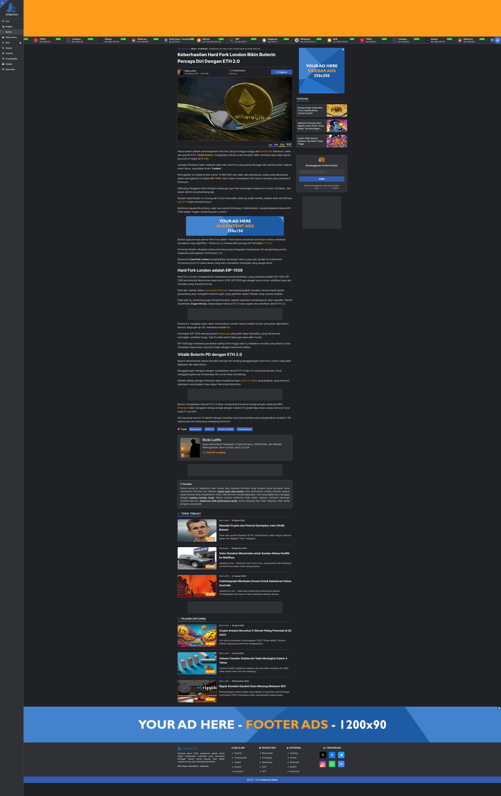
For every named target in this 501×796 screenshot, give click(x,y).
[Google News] (341, 764)
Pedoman (294, 762)
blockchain (266, 151)
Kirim (322, 179)
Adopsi (237, 766)
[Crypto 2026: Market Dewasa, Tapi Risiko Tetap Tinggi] (337, 141)
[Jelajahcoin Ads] (235, 226)
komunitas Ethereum (216, 290)
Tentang (294, 753)
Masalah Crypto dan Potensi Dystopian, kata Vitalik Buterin (252, 527)
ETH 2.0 (267, 243)
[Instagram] (323, 764)
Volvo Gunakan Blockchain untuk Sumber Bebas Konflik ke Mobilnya (254, 555)
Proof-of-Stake (225, 429)
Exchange (267, 757)
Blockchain (195, 429)
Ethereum (183, 407)
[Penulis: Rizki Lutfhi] (180, 72)
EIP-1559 (215, 178)
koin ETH (183, 202)
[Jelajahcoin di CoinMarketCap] (497, 40)
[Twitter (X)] (323, 755)
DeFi (264, 766)
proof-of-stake (249, 380)
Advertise (294, 771)
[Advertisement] (102, 18)
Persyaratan (309, 188)
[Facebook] (332, 755)
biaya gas (224, 333)
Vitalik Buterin (205, 155)
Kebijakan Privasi (325, 188)
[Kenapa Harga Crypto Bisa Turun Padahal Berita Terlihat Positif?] (337, 110)
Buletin (293, 766)
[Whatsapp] (332, 764)
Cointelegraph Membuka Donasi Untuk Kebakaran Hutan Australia (255, 583)
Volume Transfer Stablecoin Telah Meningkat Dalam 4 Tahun (253, 660)
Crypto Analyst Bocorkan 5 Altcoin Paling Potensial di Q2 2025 (255, 632)
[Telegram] (341, 755)
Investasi (238, 771)
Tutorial (238, 753)
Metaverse (267, 762)
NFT (264, 771)
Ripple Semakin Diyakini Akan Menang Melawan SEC (252, 686)
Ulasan (237, 762)
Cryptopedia (240, 757)
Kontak (293, 757)
